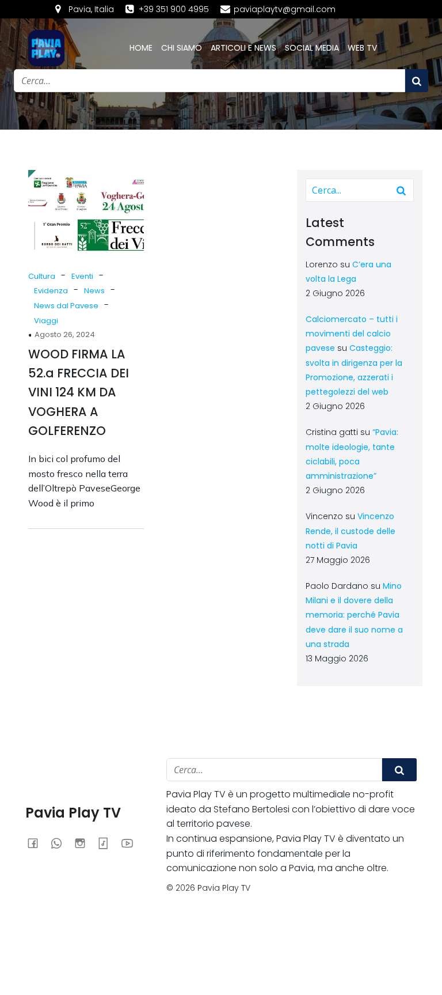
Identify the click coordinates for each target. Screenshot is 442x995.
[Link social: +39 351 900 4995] (61, 842)
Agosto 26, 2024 (65, 334)
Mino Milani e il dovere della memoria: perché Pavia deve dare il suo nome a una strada (354, 615)
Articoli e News (243, 48)
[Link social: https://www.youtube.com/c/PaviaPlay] (131, 842)
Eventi (82, 276)
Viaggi (46, 320)
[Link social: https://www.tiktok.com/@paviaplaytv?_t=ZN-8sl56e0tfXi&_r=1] (108, 842)
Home (141, 48)
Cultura (41, 276)
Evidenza (51, 290)
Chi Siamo (181, 48)
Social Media (312, 48)
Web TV (362, 48)
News (94, 290)
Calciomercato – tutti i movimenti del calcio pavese (352, 333)
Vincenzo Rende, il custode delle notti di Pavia (350, 530)
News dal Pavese (66, 305)
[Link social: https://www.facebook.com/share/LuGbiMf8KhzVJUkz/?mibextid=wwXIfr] (37, 842)
